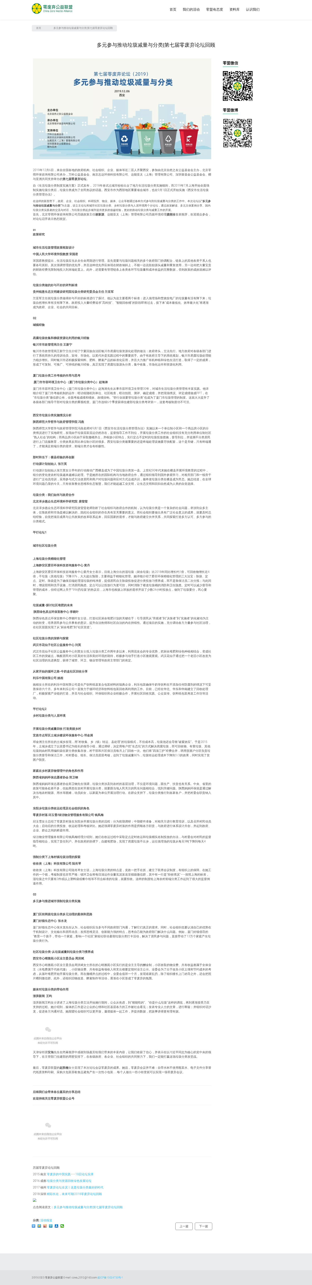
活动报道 (46, 1220)
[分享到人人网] (56, 1226)
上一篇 (184, 1226)
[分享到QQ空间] (39, 1226)
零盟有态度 (214, 9)
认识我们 (253, 9)
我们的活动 (191, 9)
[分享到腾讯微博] (51, 1226)
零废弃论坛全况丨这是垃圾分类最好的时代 (75, 1187)
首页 (173, 9)
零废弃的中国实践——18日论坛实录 (70, 1174)
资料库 (234, 9)
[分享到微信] (62, 1226)
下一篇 (203, 1226)
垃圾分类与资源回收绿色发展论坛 (69, 1180)
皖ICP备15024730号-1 (110, 1277)
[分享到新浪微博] (45, 1226)
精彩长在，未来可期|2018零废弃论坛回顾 (74, 1194)
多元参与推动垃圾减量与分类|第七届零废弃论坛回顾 (88, 1207)
